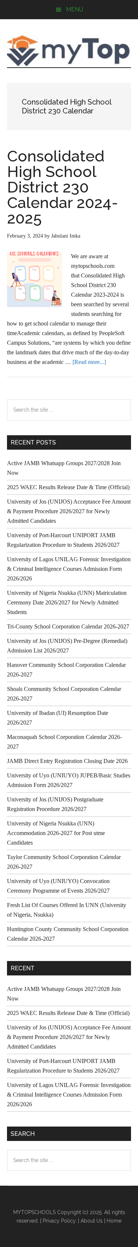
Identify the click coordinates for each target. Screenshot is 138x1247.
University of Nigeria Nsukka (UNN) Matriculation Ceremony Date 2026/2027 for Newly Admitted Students (67, 602)
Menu (74, 9)
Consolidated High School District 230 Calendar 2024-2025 (62, 187)
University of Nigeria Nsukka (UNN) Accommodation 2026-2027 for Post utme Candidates (56, 833)
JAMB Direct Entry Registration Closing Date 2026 (67, 761)
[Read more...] (89, 362)
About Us (92, 1221)
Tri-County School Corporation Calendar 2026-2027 (68, 626)
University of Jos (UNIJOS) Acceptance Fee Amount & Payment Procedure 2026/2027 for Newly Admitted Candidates (69, 511)
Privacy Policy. (60, 1221)
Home (114, 1221)
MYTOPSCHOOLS (69, 50)
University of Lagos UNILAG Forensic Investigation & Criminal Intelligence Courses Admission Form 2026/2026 (69, 569)
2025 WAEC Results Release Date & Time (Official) (68, 487)
